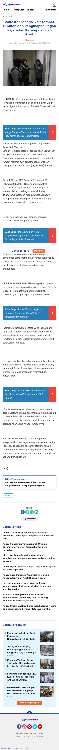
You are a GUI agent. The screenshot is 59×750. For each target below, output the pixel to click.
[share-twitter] (27, 512)
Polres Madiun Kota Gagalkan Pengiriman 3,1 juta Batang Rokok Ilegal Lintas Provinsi (24, 236)
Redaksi (19, 733)
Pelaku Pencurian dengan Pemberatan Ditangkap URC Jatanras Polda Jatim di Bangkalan (21, 690)
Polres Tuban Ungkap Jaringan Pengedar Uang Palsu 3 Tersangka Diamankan (23, 313)
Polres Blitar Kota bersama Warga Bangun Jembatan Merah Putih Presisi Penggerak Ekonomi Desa (25, 132)
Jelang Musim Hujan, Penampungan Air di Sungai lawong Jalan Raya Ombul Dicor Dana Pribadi (21, 649)
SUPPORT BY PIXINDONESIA (14, 748)
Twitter (36, 730)
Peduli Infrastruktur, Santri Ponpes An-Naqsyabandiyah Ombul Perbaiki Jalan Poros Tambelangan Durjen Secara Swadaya (21, 636)
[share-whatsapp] (32, 512)
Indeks (31, 9)
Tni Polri (8, 495)
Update (40, 251)
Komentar (31, 519)
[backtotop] (29, 713)
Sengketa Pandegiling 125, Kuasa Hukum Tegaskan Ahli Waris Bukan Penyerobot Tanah (21, 676)
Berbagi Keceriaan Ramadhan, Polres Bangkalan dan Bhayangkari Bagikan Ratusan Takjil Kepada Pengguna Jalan (26, 484)
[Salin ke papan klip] (36, 512)
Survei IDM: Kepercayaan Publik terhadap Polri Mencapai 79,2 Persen (25, 394)
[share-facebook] (23, 512)
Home (6, 9)
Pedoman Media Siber (33, 733)
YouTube (42, 730)
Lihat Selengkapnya (29, 703)
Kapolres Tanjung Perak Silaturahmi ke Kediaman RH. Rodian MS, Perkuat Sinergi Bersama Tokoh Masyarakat (21, 663)
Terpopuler (18, 9)
